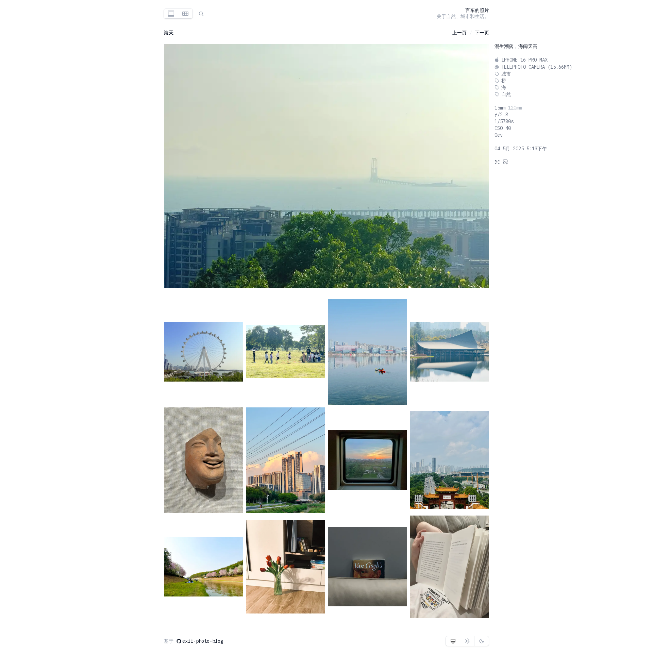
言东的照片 (477, 10)
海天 (168, 33)
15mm (500, 108)
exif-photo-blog (202, 641)
